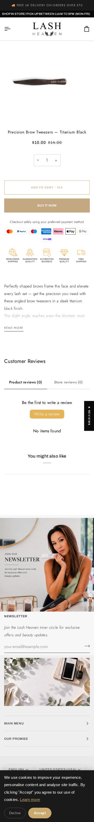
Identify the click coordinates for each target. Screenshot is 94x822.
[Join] (85, 646)
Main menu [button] (14, 723)
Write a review (47, 414)
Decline (15, 813)
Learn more (30, 799)
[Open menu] (12, 29)
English (16, 769)
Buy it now (47, 205)
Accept (40, 813)
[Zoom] (9, 112)
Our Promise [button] (16, 739)
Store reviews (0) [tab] (68, 382)
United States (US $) (57, 769)
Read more (14, 328)
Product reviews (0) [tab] (25, 382)
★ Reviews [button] (89, 416)
